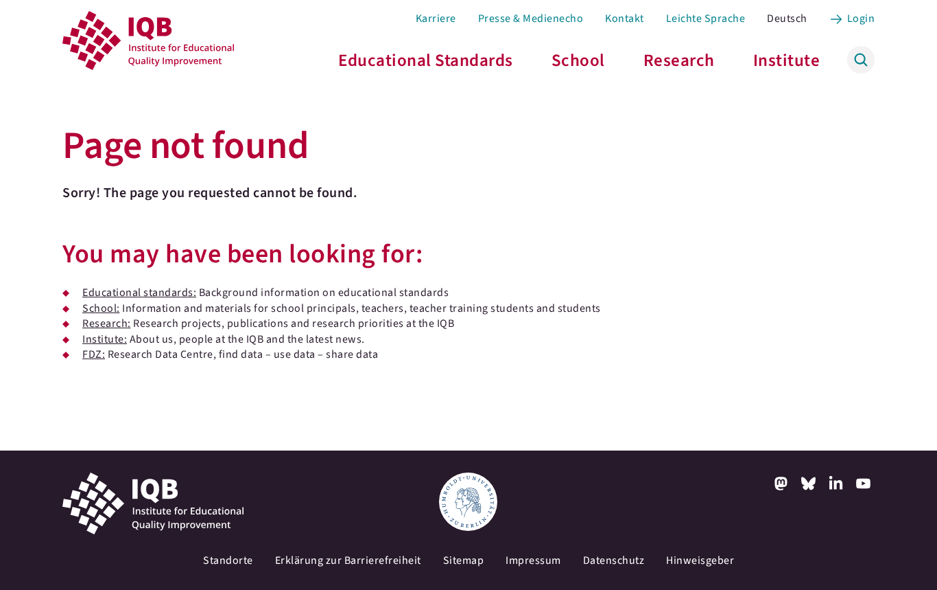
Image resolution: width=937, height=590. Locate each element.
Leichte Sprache (706, 18)
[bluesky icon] (809, 484)
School (578, 60)
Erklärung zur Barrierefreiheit (348, 560)
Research (679, 60)
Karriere (436, 18)
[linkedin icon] (836, 484)
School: (101, 308)
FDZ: (93, 354)
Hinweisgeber (700, 560)
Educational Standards (425, 60)
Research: (106, 323)
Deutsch (787, 18)
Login (861, 18)
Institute (786, 60)
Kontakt (624, 18)
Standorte (228, 560)
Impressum (533, 560)
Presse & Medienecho (531, 18)
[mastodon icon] (781, 484)
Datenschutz (614, 560)
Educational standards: (139, 292)
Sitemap (463, 560)
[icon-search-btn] (861, 59)
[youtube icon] (864, 484)
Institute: (104, 339)
